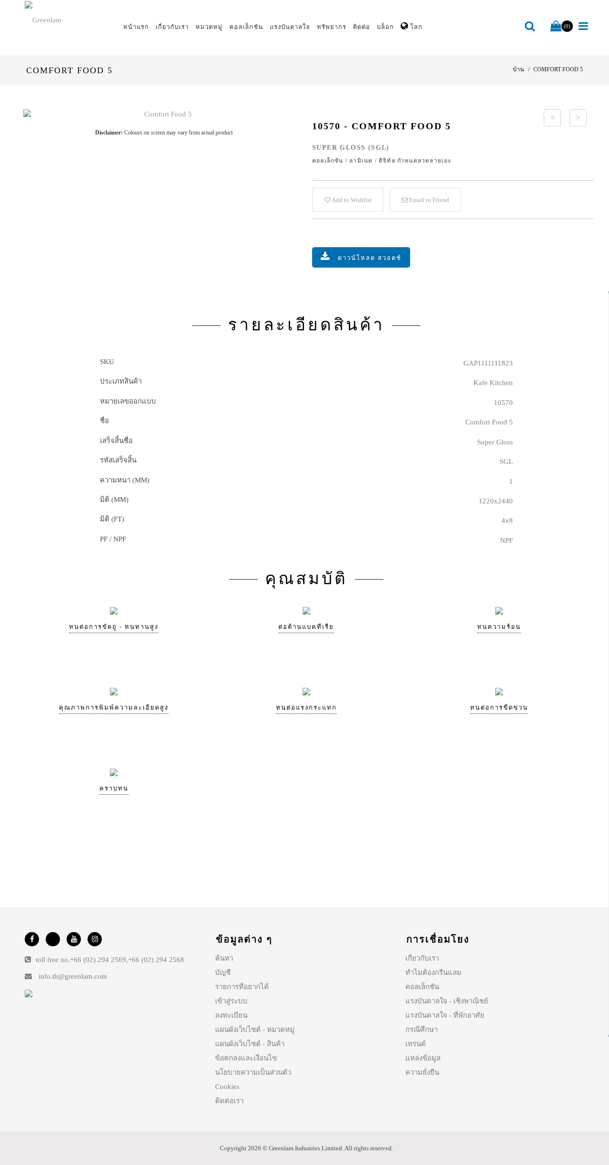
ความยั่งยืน (422, 1072)
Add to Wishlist (351, 199)
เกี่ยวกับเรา (422, 958)
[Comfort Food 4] (552, 117)
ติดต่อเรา (229, 1101)
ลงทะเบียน (231, 1015)
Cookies (227, 1086)
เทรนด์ (415, 1044)
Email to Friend (428, 199)
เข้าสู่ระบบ (231, 1001)
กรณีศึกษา (421, 1029)
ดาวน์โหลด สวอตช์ (370, 257)
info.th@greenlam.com (73, 976)
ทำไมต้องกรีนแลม (433, 972)
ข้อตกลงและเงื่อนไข (246, 1058)
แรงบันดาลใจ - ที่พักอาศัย (444, 1015)
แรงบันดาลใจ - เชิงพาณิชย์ (446, 1001)
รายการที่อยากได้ (242, 987)
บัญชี (223, 972)
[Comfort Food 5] (163, 114)
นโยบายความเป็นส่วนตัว (253, 1072)
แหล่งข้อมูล (423, 1058)
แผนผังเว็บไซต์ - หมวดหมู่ (255, 1029)
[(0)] (555, 26)
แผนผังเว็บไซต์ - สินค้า (250, 1044)
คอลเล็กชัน (422, 987)
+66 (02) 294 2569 (98, 959)
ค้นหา (224, 958)
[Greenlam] (68, 19)
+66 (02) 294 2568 (156, 959)
